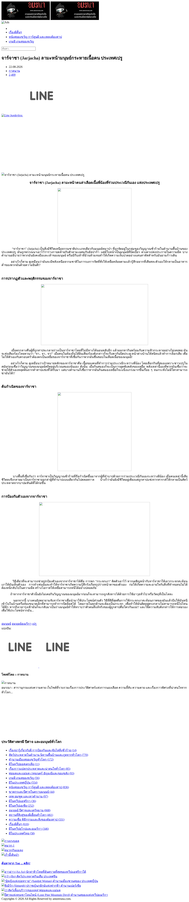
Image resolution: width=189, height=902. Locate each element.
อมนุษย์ (6, 623)
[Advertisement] (94, 145)
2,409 (12, 74)
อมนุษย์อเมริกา (21, 623)
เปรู (34, 623)
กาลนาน (14, 70)
